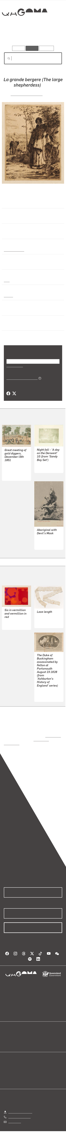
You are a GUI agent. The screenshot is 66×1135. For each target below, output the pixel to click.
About (37, 1036)
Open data (9, 1032)
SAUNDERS (43, 690)
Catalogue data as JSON (20, 378)
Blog (36, 1032)
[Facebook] (8, 393)
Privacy (38, 1128)
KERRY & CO (44, 541)
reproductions (52, 732)
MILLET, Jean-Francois (26, 94)
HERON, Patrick (13, 618)
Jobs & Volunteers (18, 1128)
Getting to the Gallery (20, 1104)
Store (7, 1040)
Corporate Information (35, 1132)
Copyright (53, 1128)
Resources (46, 48)
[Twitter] (14, 393)
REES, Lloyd (44, 464)
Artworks (12, 36)
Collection (24, 23)
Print (7, 280)
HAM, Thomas (12, 464)
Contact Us (14, 1114)
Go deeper (52, 36)
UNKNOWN (43, 616)
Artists (32, 36)
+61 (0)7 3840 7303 (19, 1109)
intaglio (8, 295)
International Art (14, 250)
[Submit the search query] (6, 58)
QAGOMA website (14, 1036)
